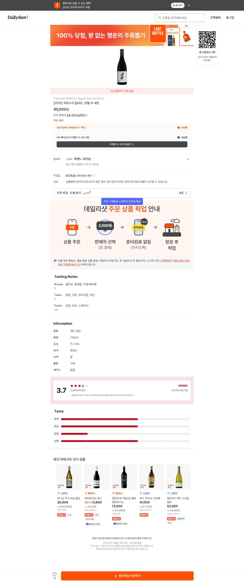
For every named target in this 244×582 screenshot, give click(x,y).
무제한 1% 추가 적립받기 (121, 144)
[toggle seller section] (188, 159)
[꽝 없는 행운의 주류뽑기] (122, 35)
